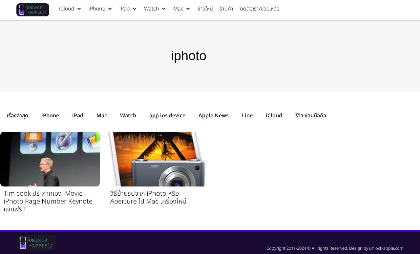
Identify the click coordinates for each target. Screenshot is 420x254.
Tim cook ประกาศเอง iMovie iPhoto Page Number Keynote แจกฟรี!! (48, 201)
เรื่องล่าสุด (17, 116)
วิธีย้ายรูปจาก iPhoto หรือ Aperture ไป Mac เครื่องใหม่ (148, 197)
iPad (77, 116)
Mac (101, 116)
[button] (70, 8)
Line (247, 116)
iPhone (50, 116)
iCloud (274, 116)
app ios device (167, 116)
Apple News (214, 116)
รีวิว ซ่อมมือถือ (310, 116)
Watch (128, 116)
